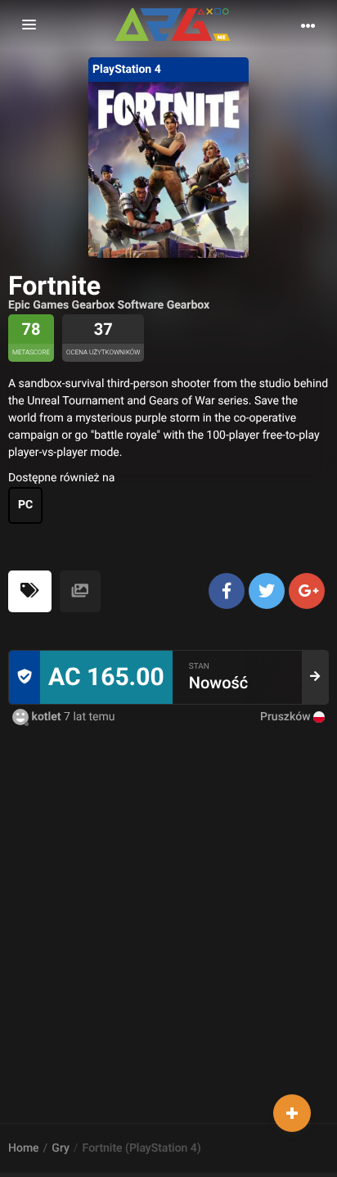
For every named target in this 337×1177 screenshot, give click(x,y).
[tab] (30, 591)
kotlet (46, 717)
